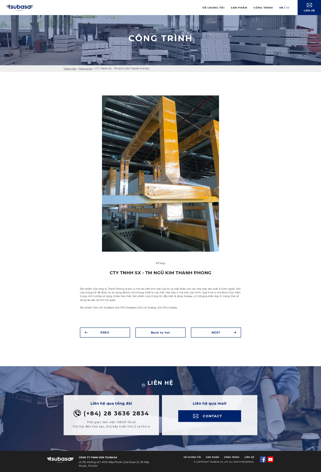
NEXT (216, 332)
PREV (104, 332)
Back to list (160, 332)
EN (287, 7)
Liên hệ (249, 457)
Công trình (85, 68)
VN (281, 7)
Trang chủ (70, 68)
